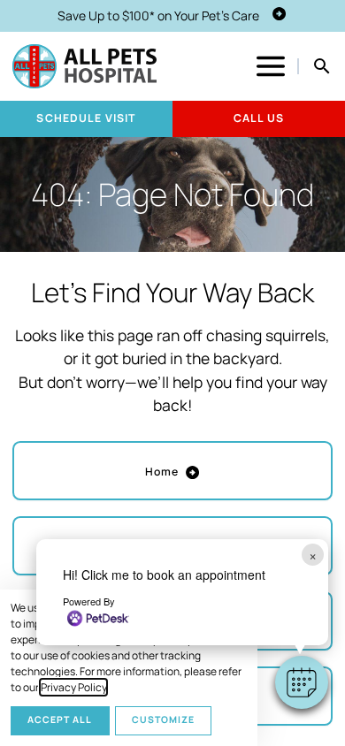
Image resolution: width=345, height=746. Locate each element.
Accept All (59, 719)
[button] (301, 682)
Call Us (259, 118)
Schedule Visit (85, 118)
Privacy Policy (73, 687)
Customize (163, 719)
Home (162, 471)
